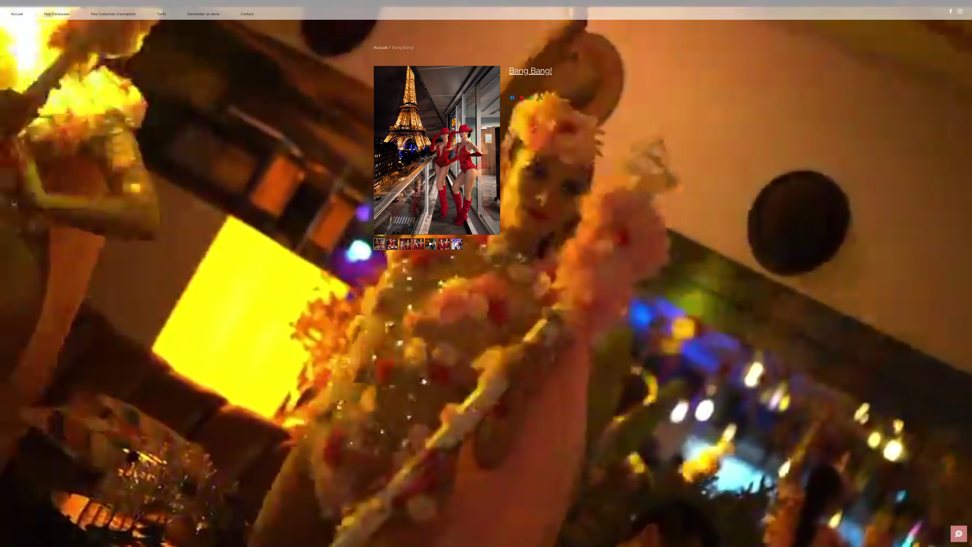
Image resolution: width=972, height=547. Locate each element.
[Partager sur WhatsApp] (532, 98)
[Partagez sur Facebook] (512, 98)
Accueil (381, 47)
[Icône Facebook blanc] (950, 11)
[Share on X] (541, 98)
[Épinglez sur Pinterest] (522, 98)
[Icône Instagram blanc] (960, 11)
